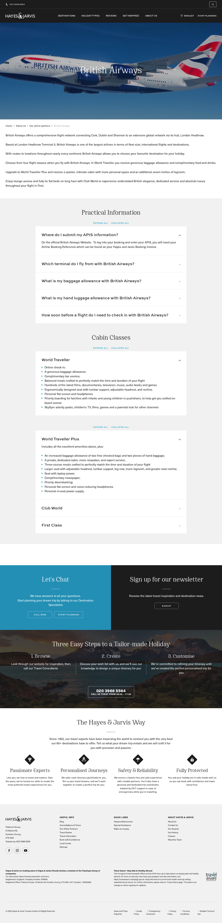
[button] (111, 234)
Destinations (66, 15)
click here (45, 876)
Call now (40, 614)
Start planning (68, 614)
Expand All (100, 223)
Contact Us (173, 825)
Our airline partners (40, 125)
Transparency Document (153, 912)
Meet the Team (175, 839)
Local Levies (65, 843)
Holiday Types (90, 15)
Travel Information (68, 836)
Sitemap (63, 846)
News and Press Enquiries (121, 912)
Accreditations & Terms (70, 825)
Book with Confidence (70, 839)
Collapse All (120, 223)
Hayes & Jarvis (20, 16)
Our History (173, 832)
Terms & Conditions (185, 912)
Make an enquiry (121, 828)
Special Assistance (122, 825)
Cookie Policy (138, 912)
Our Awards (173, 828)
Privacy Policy (171, 912)
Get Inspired (131, 15)
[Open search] (212, 4)
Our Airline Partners (69, 828)
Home (9, 125)
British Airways (62, 125)
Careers (171, 836)
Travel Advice (66, 832)
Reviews (111, 15)
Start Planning (207, 16)
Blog (62, 821)
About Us (151, 15)
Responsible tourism (123, 821)
